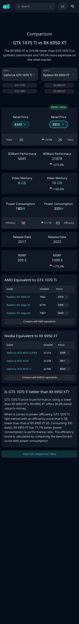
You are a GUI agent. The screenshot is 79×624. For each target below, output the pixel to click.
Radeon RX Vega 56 (18, 305)
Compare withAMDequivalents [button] (39, 321)
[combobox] (35, 6)
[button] (20, 124)
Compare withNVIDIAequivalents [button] (39, 377)
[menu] (72, 6)
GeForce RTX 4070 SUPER (22, 352)
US (62, 6)
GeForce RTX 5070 (17, 361)
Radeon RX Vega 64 (18, 313)
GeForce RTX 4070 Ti (19, 369)
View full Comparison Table (39, 454)
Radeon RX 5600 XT (18, 297)
